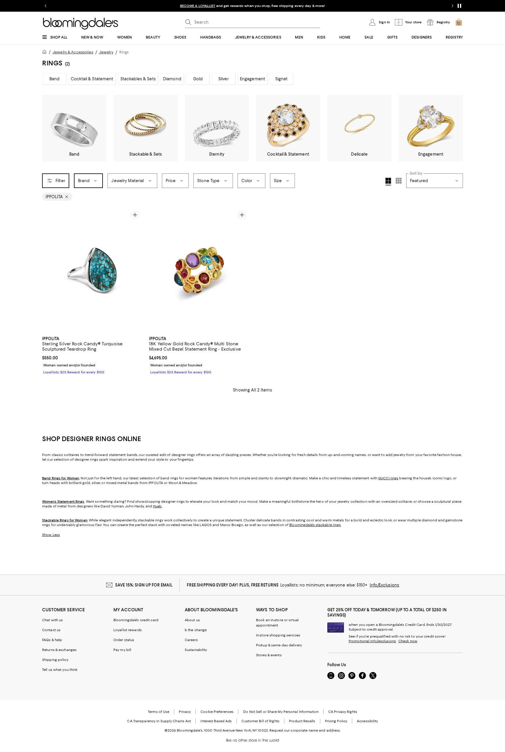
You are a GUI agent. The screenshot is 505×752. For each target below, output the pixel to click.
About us (192, 620)
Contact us (51, 630)
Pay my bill (122, 650)
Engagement (252, 78)
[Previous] (156, 270)
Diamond (172, 78)
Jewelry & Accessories (73, 52)
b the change (196, 630)
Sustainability (196, 650)
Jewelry (106, 52)
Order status (123, 640)
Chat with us (52, 620)
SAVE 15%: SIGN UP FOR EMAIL (144, 585)
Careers (191, 640)
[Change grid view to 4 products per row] (388, 181)
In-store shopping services (278, 635)
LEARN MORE (355, 6)
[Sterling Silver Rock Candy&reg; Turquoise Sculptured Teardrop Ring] (92, 270)
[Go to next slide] (452, 5)
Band (54, 78)
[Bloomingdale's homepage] (45, 53)
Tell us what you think (59, 670)
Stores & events (269, 655)
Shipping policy (55, 660)
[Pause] (459, 5)
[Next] (242, 270)
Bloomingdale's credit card (135, 620)
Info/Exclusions (384, 585)
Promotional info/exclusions (372, 641)
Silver (223, 78)
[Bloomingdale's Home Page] (80, 23)
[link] (92, 355)
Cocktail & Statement (92, 78)
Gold (198, 78)
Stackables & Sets (138, 78)
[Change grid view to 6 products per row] (399, 181)
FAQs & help (52, 640)
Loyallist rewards (127, 630)
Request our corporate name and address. (304, 730)
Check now (407, 641)
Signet (281, 78)
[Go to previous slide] (45, 5)
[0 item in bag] (459, 22)
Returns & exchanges (59, 650)
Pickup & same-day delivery (279, 645)
